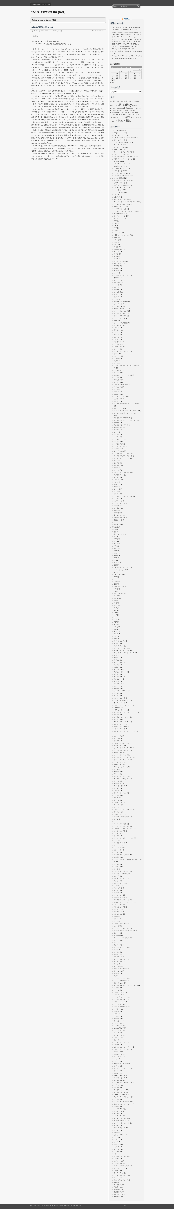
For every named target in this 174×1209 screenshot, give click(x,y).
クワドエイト (118, 802)
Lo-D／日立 (117, 233)
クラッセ (117, 790)
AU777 (112, 105)
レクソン (117, 1147)
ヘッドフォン (118, 190)
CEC (115, 225)
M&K (115, 610)
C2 (133, 105)
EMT (115, 582)
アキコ (116, 259)
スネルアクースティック (121, 900)
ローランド (117, 508)
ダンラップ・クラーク (121, 947)
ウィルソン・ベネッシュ (121, 700)
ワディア (117, 1170)
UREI (115, 636)
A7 (131, 101)
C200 (135, 105)
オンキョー (117, 306)
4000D (119, 101)
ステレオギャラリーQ (121, 384)
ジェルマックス (119, 370)
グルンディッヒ (119, 814)
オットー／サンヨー (120, 301)
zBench (68, 1205)
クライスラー (118, 325)
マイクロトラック (119, 1078)
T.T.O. (115, 242)
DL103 (112, 108)
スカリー (117, 881)
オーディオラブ (119, 752)
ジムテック (117, 373)
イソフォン (117, 693)
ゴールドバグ (118, 346)
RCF (115, 622)
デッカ (116, 964)
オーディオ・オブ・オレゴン (123, 757)
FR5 (131, 108)
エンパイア (117, 736)
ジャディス (117, 866)
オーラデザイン (119, 762)
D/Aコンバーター (119, 135)
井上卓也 (117, 1185)
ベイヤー (117, 1061)
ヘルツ (116, 460)
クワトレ (117, 800)
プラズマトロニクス (120, 1042)
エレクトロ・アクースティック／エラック (127, 731)
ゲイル (116, 819)
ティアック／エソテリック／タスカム (126, 411)
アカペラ (117, 643)
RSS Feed (127, 19)
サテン (116, 354)
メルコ (116, 482)
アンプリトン (118, 684)
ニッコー (117, 430)
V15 (117, 117)
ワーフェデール (119, 1173)
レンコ (116, 1154)
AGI (115, 541)
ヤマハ (116, 489)
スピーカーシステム (120, 185)
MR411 (133, 110)
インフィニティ (119, 698)
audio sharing (44, 31)
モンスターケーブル (120, 1121)
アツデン (117, 266)
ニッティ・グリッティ (121, 978)
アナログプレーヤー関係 (120, 142)
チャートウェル (119, 954)
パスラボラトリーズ (120, 999)
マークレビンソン (119, 1092)
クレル (116, 798)
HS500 (135, 108)
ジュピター (117, 377)
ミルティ (117, 1106)
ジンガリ (117, 876)
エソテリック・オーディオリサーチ (125, 712)
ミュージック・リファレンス (123, 1104)
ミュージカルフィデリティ (122, 1102)
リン (115, 1137)
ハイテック (117, 437)
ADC (115, 539)
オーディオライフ (119, 318)
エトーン (117, 285)
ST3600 (136, 115)
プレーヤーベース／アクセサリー (124, 157)
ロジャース (117, 1161)
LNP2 (139, 108)
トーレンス (117, 971)
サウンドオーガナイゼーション (124, 838)
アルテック (117, 677)
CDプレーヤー (118, 133)
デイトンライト (119, 961)
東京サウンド (118, 520)
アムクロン (117, 669)
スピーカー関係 (117, 178)
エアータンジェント (120, 710)
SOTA (115, 631)
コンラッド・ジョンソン (121, 826)
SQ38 (127, 115)
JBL (115, 596)
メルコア (117, 484)
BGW (115, 558)
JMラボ (116, 598)
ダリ (115, 942)
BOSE (116, 563)
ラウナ (116, 1132)
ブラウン (117, 1037)
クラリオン (117, 330)
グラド (116, 807)
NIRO (115, 237)
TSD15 (112, 117)
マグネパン (117, 1087)
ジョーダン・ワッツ (120, 874)
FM (128, 108)
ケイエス (117, 339)
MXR (115, 612)
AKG (115, 544)
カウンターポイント (120, 767)
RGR (115, 624)
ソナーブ (117, 926)
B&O (115, 548)
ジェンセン (117, 864)
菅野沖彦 (117, 1194)
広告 (113, 527)
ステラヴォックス (119, 897)
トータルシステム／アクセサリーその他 (125, 211)
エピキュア (117, 714)
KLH (115, 608)
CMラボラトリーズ (120, 570)
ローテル (117, 506)
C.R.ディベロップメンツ (121, 567)
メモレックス (118, 1111)
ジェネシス (117, 857)
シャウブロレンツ (119, 843)
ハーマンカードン (119, 992)
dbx (115, 572)
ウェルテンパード (119, 703)
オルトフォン (118, 745)
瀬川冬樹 (117, 1192)
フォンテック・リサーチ (121, 458)
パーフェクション (119, 446)
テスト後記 (125, 117)
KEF (115, 605)
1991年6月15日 (57, 31)
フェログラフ (118, 1030)
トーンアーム (118, 149)
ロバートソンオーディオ (121, 1166)
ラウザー (117, 1130)
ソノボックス (118, 399)
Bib (115, 560)
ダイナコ (117, 940)
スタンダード (118, 888)
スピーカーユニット (120, 187)
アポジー (117, 667)
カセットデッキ (119, 206)
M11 (111, 110)
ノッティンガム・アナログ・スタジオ (126, 985)
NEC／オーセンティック (122, 235)
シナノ (116, 363)
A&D (115, 221)
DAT (115, 195)
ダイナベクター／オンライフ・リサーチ (126, 403)
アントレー (117, 271)
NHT (115, 615)
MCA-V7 (123, 110)
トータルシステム (119, 216)
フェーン (117, 1033)
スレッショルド (119, 907)
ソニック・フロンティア (121, 928)
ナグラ (116, 976)
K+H (115, 603)
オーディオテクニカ (120, 311)
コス (115, 821)
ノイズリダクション (120, 209)
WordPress (77, 1205)
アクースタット (119, 646)
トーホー (117, 422)
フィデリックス (119, 451)
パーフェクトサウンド (121, 1007)
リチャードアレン (119, 1135)
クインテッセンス (119, 786)
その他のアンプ (119, 166)
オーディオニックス (120, 316)
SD (111, 114)
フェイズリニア (119, 1028)
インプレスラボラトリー (121, 275)
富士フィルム (118, 515)
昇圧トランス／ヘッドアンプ (123, 159)
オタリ (116, 299)
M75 (118, 110)
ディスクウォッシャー (121, 959)
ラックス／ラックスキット (122, 496)
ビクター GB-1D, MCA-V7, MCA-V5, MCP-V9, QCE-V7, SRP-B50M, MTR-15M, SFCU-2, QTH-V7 (126, 44)
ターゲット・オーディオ (121, 938)
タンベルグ (117, 935)
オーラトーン (118, 764)
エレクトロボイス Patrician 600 (122, 51)
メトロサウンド (119, 1109)
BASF (116, 555)
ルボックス (117, 1144)
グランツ (117, 335)
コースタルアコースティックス (124, 828)
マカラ (116, 468)
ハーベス (117, 990)
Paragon (125, 112)
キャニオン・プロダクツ (121, 779)
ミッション (117, 1099)
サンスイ (117, 356)
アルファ (117, 268)
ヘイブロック (118, 1056)
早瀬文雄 (117, 1189)
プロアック (117, 1052)
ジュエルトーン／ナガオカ (122, 375)
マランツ (117, 479)
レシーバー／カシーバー (121, 176)
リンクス (117, 1140)
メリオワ (117, 1113)
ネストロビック (119, 983)
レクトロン (117, 1149)
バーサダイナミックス (121, 997)
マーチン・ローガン (120, 1094)
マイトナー (117, 1085)
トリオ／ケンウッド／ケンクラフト (125, 420)
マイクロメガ (118, 1080)
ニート (116, 432)
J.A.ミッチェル (118, 593)
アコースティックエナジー (122, 650)
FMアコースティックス (121, 586)
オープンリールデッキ (121, 204)
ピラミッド (117, 1018)
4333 (122, 101)
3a (115, 536)
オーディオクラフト (120, 308)
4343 (127, 101)
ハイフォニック (119, 439)
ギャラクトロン (119, 783)
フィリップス (118, 1023)
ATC (115, 546)
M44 (114, 110)
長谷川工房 (117, 525)
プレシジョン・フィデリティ (123, 1047)
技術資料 (115, 529)
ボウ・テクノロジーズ (121, 1064)
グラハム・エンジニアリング (123, 809)
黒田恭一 (117, 1196)
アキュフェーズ (119, 261)
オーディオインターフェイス (123, 748)
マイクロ (117, 465)
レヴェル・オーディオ (121, 1156)
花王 (115, 522)
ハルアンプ (117, 441)
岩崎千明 (117, 1187)
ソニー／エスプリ (119, 396)
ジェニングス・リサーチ (121, 855)
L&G (115, 230)
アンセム (117, 681)
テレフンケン (118, 957)
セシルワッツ (118, 912)
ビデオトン (117, 1009)
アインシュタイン (119, 641)
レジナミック (118, 501)
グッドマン (117, 805)
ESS (115, 584)
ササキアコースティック (121, 351)
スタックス (117, 382)
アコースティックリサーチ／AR (124, 653)
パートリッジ (118, 1004)
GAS (115, 589)
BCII (117, 105)
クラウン (117, 327)
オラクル (117, 741)
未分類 (114, 532)
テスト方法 (135, 117)
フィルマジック (119, 1026)
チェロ (116, 950)
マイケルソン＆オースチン (122, 1083)
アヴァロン (117, 688)
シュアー (117, 845)
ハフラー (117, 988)
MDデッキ (117, 197)
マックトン (117, 477)
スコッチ (117, 885)
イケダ (116, 273)
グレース (117, 337)
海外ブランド (116, 534)
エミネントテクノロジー (121, 717)
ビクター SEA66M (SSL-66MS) (122, 39)
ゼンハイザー (118, 919)
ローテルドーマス (119, 1168)
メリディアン (118, 1116)
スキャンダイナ (119, 883)
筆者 (113, 1182)
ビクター (117, 449)
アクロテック (118, 263)
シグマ (116, 361)
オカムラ (117, 294)
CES (115, 228)
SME (115, 629)
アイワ (116, 254)
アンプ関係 (115, 161)
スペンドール (118, 904)
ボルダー (117, 1073)
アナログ (117, 665)
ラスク (116, 491)
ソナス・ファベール (120, 923)
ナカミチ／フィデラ (120, 425)
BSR (115, 565)
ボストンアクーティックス (122, 1068)
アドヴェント (118, 662)
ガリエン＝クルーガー (121, 776)
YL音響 (116, 247)
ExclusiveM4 (120, 108)
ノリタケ (117, 434)
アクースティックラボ (121, 648)
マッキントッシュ (119, 1090)
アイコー (117, 252)
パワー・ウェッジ (119, 1002)
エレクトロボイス (119, 724)
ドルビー (117, 973)
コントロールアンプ (120, 168)
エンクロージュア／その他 (122, 180)
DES (115, 579)
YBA (115, 639)
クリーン (117, 332)
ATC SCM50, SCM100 (42, 27)
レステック (117, 1151)
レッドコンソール (119, 503)
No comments (99, 31)
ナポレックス (118, 427)
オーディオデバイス (120, 313)
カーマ (116, 769)
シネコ (116, 840)
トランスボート (119, 140)
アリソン (117, 674)
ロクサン (117, 1158)
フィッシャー (118, 1021)
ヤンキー (117, 1125)
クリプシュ (117, 795)
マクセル (117, 470)
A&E (115, 223)
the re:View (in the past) (48, 11)
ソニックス (117, 394)
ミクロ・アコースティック (122, 1097)
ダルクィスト (118, 945)
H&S (115, 591)
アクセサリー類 (119, 214)
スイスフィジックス (120, 878)
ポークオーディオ (119, 1075)
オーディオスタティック (121, 750)
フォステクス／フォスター (122, 456)
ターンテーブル (119, 147)
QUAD (116, 620)
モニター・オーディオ (121, 1118)
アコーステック (119, 655)
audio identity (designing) (40, 4)
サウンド (117, 349)
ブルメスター (118, 1040)
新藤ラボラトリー (119, 517)
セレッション (118, 914)
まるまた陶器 (118, 249)
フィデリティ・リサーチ (121, 453)
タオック (117, 401)
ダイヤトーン (118, 408)
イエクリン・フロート (121, 691)
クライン (117, 788)
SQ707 (131, 115)
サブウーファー (119, 183)
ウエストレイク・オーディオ (123, 705)
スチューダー (118, 895)
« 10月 (112, 82)
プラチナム (117, 1045)
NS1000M (114, 112)
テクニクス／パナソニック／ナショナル (126, 413)
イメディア (117, 696)
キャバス (117, 781)
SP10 (118, 115)
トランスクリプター (120, 969)
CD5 (139, 105)
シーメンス (117, 852)
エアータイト (118, 280)
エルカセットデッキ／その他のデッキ (126, 202)
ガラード (117, 774)
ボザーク (117, 1066)
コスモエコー (118, 342)
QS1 (133, 112)
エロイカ (117, 289)
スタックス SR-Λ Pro (118, 56)
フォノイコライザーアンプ (122, 152)
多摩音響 (117, 513)
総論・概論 (124, 120)
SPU (123, 114)
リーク (116, 1142)
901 (115, 101)
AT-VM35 (135, 101)
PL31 (129, 112)
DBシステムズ (118, 574)
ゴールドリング (119, 833)
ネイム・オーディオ (120, 980)
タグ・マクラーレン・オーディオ (124, 931)
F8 (125, 108)
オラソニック (118, 304)
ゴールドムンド (119, 831)
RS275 (137, 112)
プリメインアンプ (119, 173)
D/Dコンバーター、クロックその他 (125, 138)
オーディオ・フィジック (121, 760)
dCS (115, 577)
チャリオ (117, 952)
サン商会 (117, 358)
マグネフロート (119, 475)
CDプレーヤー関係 (118, 130)
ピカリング (117, 1016)
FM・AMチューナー (120, 164)
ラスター (117, 494)
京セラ (116, 510)
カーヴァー (117, 771)
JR (115, 601)
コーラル (117, 344)
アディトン (117, 658)
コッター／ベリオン (120, 824)
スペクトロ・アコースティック (124, 902)
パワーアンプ (118, 171)
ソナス (116, 921)
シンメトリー (118, 850)
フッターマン (118, 1035)
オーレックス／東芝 (120, 323)
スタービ (117, 893)
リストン (117, 498)
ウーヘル (117, 707)
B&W (115, 551)
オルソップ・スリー (120, 743)
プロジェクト (118, 1054)
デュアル (117, 966)
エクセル (117, 282)
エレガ (116, 287)
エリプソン (117, 719)
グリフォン (117, 812)
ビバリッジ (117, 1011)
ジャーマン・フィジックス (122, 871)
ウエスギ (117, 278)
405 (111, 101)
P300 (120, 112)
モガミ (116, 487)
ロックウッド (118, 1163)
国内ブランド (116, 218)
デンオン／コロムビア (121, 418)
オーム (116, 320)
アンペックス (118, 686)
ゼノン (116, 389)
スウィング (117, 380)
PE (115, 617)
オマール (117, 738)
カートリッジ (118, 145)
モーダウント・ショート (121, 1123)
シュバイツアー (119, 847)
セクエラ (117, 909)
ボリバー (117, 1071)
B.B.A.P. (116, 553)
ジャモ (116, 869)
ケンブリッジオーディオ (121, 817)
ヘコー (116, 1059)
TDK (115, 244)
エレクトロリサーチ (120, 726)
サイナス (117, 836)
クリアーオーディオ (120, 793)
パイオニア (117, 444)
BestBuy (125, 105)
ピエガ (116, 1014)
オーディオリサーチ (120, 755)
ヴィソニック (118, 1177)
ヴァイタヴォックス (120, 1175)
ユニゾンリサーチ (119, 1128)
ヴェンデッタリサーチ (121, 1180)
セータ (116, 916)
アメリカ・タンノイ (120, 672)
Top (125, 1205)
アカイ (116, 256)
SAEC (116, 240)
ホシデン (117, 463)
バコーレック (118, 995)
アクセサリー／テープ (121, 199)
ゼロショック (118, 392)
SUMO (116, 634)
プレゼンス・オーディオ (121, 1049)
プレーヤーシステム (120, 154)
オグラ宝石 (117, 297)
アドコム (117, 660)
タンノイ (117, 933)
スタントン (117, 890)
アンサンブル (118, 679)
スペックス (117, 387)
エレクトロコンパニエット (122, 722)
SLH (114, 115)
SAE (115, 627)
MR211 (128, 110)
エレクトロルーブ (119, 729)
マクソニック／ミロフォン (122, 472)
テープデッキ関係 (117, 192)
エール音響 (117, 292)
